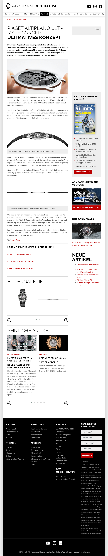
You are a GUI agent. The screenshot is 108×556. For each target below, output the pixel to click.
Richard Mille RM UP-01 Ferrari (20, 261)
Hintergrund (10, 453)
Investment (35, 432)
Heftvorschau (61, 440)
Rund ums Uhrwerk (16, 19)
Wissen (44, 14)
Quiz (33, 465)
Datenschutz (61, 458)
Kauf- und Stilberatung (39, 429)
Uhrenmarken (64, 14)
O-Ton (8, 456)
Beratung (34, 14)
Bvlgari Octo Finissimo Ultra (19, 254)
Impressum (60, 455)
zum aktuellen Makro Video (87, 207)
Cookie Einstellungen (82, 552)
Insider (8, 435)
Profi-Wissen (36, 447)
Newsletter (94, 14)
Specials (43, 354)
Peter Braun (15, 240)
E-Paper (59, 446)
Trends (8, 450)
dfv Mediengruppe (65, 470)
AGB (58, 449)
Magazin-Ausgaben (63, 435)
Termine (9, 437)
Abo (76, 14)
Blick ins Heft (61, 437)
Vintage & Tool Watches (15, 459)
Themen (24, 14)
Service (83, 14)
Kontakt (59, 452)
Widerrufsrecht (61, 461)
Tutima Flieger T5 (84, 280)
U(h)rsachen (35, 437)
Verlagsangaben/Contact (65, 479)
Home (6, 14)
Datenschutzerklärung (93, 533)
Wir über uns (61, 476)
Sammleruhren (36, 435)
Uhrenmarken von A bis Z (40, 459)
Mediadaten (60, 464)
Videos (53, 14)
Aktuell (15, 14)
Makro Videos (14, 354)
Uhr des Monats (12, 432)
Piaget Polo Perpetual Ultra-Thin (20, 268)
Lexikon (34, 462)
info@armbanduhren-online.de (90, 480)
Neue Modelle (11, 429)
